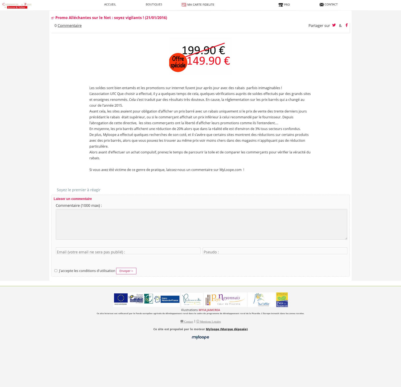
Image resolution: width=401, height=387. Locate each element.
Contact (188, 321)
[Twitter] (334, 25)
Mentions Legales (210, 321)
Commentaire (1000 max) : (79, 205)
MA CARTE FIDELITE (200, 4)
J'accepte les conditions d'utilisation (87, 270)
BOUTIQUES (154, 4)
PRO (286, 4)
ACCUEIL (110, 4)
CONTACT (331, 4)
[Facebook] (347, 25)
